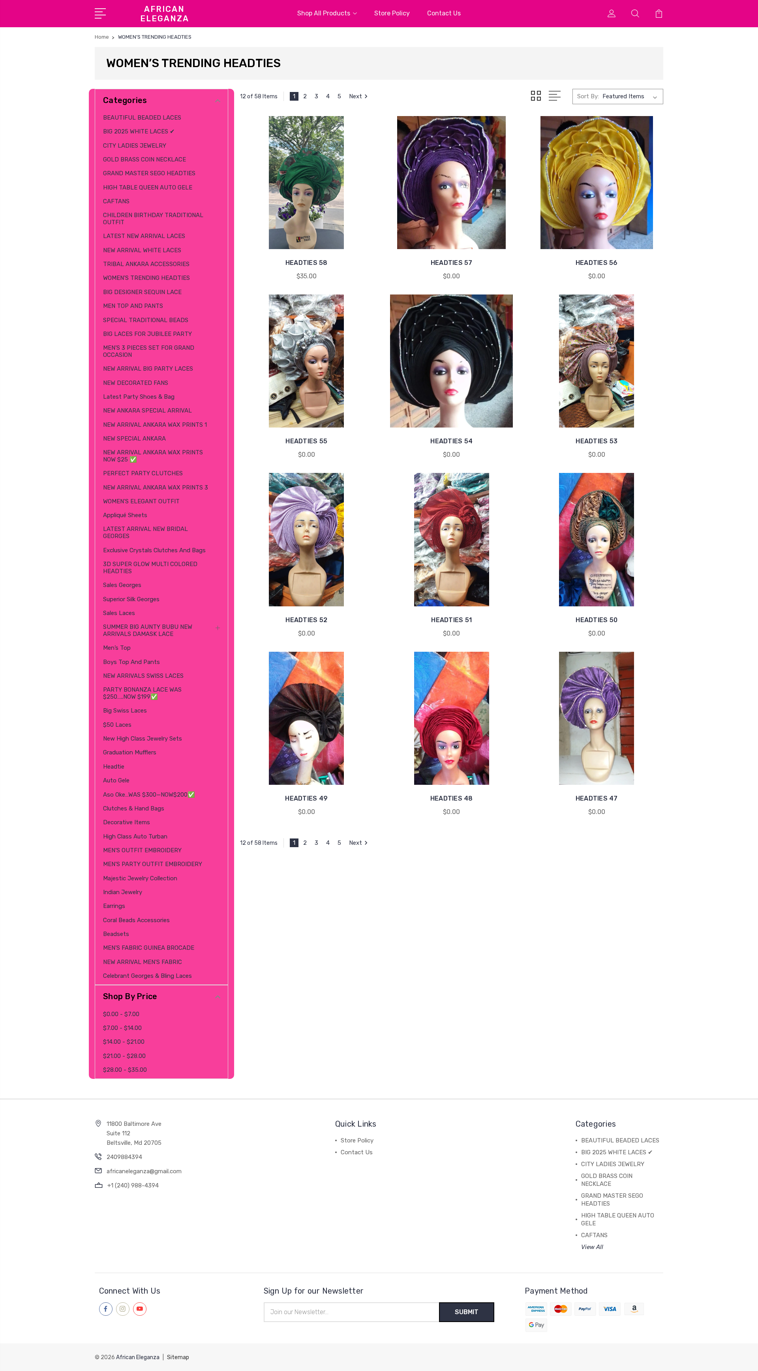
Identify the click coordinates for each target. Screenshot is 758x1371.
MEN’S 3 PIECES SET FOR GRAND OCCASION (148, 351)
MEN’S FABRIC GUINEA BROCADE (148, 947)
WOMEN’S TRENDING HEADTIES (146, 277)
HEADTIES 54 (451, 441)
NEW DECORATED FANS (135, 382)
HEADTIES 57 (452, 262)
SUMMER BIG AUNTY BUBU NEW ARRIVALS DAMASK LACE (147, 630)
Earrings (114, 906)
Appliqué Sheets (125, 515)
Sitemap (178, 1357)
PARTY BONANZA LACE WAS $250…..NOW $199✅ (142, 693)
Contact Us (444, 13)
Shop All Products (323, 13)
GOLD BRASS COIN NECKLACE (144, 159)
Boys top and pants (131, 662)
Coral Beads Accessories (136, 920)
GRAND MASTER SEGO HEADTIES (149, 173)
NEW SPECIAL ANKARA (134, 438)
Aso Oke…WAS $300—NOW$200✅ (149, 794)
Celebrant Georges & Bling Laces (147, 975)
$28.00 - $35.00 (125, 1069)
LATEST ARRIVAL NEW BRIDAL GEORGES (145, 532)
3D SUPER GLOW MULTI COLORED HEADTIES (150, 568)
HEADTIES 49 (306, 798)
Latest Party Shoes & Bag (138, 396)
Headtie (113, 766)
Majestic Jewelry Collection (140, 878)
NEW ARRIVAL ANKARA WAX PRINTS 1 (155, 424)
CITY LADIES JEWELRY (134, 145)
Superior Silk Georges (131, 599)
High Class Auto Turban (135, 836)
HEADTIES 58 (306, 262)
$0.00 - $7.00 (121, 1014)
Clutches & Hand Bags (133, 808)
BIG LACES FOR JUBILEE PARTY (147, 334)
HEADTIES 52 (306, 620)
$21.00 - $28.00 (124, 1056)
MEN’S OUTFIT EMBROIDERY (142, 850)
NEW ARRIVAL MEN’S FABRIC (142, 962)
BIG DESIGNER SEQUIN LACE (142, 292)
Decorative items (126, 822)
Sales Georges (122, 585)
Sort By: (588, 96)
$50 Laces (117, 724)
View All (592, 1247)
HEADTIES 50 (596, 620)
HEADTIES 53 (596, 441)
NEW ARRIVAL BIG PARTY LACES (148, 368)
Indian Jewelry (122, 892)
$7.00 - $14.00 (122, 1028)
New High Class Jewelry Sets (142, 738)
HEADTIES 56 (597, 262)
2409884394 (124, 1157)
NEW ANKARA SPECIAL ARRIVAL (147, 410)
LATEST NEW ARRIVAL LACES (144, 236)
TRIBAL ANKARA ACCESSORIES (146, 264)
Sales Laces (119, 613)
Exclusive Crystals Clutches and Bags (154, 550)
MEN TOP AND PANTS (133, 305)
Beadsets (116, 934)
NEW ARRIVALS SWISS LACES (143, 675)
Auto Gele (116, 780)
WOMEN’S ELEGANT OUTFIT (141, 501)
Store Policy (392, 13)
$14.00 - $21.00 (123, 1041)
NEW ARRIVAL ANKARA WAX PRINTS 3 (155, 487)
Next (355, 96)
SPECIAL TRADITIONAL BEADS (145, 320)
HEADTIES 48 (451, 798)
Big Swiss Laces (125, 710)
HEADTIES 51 (451, 620)
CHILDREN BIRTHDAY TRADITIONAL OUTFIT (153, 219)
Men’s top (117, 647)
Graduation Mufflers (129, 752)
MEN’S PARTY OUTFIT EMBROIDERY (152, 864)
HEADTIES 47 (597, 798)
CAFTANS (116, 201)
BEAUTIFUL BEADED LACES (142, 117)
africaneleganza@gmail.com (144, 1171)
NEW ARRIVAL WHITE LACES (142, 250)
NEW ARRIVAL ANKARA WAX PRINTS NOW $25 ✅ (153, 456)
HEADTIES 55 (306, 441)
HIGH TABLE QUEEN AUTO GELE (147, 187)
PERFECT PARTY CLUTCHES (143, 473)
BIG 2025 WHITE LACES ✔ (139, 131)
